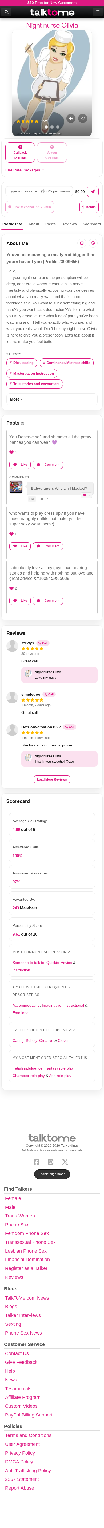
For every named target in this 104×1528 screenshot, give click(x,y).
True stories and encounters (36, 384)
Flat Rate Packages (22, 170)
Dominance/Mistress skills (68, 363)
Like (24, 464)
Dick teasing (23, 363)
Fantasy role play (59, 1068)
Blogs (11, 1306)
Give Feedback (21, 1362)
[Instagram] (52, 1161)
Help (10, 1371)
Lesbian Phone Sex (26, 1251)
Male (10, 1207)
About (33, 224)
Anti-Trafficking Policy (28, 1470)
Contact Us (17, 1353)
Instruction (21, 970)
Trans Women (20, 1215)
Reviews (69, 224)
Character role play (29, 1076)
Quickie (52, 962)
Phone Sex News (23, 1333)
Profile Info (12, 224)
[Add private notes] (81, 243)
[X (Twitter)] (66, 1161)
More (14, 399)
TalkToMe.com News (27, 1298)
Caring (18, 1040)
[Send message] (93, 191)
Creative (46, 1040)
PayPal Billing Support (29, 1415)
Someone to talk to (28, 962)
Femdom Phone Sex (27, 1233)
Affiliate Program (23, 1397)
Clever (63, 1040)
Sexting (13, 1324)
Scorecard (92, 224)
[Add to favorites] (82, 118)
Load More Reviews (52, 779)
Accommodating (26, 1005)
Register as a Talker (26, 1268)
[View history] (93, 243)
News (11, 1380)
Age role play (60, 1076)
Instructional (73, 1005)
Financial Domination (27, 1259)
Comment (52, 464)
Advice (66, 962)
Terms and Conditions (28, 1435)
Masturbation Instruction (33, 373)
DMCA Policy (19, 1461)
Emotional (21, 1013)
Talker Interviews (23, 1315)
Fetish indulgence (27, 1068)
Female (13, 1198)
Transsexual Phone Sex (30, 1242)
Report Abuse (19, 1488)
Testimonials (18, 1388)
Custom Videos (21, 1406)
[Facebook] (37, 1161)
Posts (50, 224)
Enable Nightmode (52, 1174)
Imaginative (51, 1005)
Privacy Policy (20, 1453)
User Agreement (22, 1444)
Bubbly (31, 1040)
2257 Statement (22, 1479)
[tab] (46, 127)
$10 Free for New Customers (52, 3)
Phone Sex (17, 1224)
